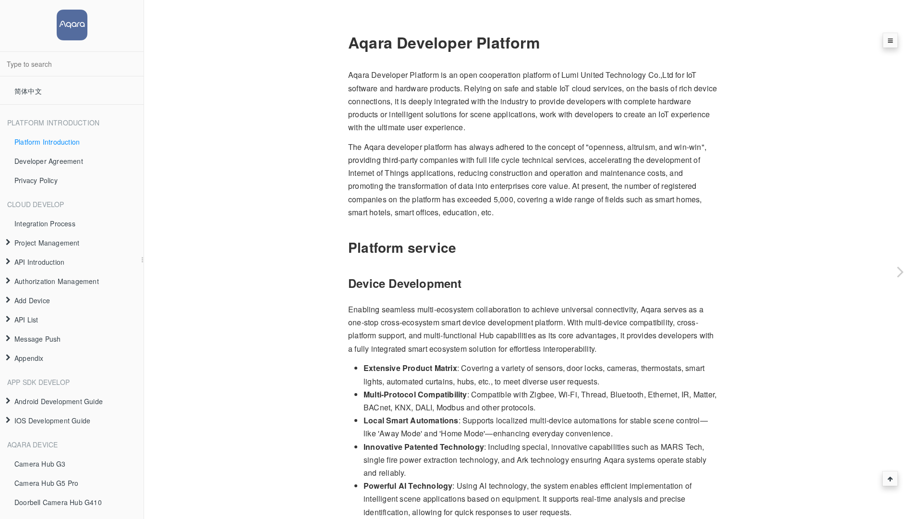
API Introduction (39, 262)
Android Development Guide (58, 401)
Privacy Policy (36, 180)
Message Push (37, 339)
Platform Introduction (47, 142)
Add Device (32, 300)
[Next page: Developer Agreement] (900, 271)
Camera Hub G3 (40, 464)
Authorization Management (56, 281)
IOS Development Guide (52, 420)
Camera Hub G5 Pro (46, 483)
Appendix (29, 358)
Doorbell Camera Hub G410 (58, 502)
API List (26, 319)
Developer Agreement (48, 161)
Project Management (47, 242)
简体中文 (28, 91)
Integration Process (44, 223)
